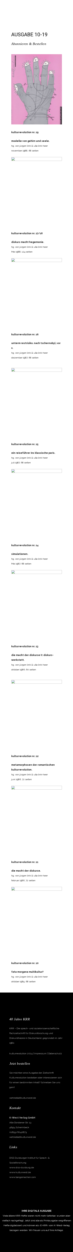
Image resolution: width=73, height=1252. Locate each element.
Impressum (40, 1053)
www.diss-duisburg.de (21, 1167)
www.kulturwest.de (20, 1172)
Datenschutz (55, 1053)
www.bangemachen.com (22, 1177)
